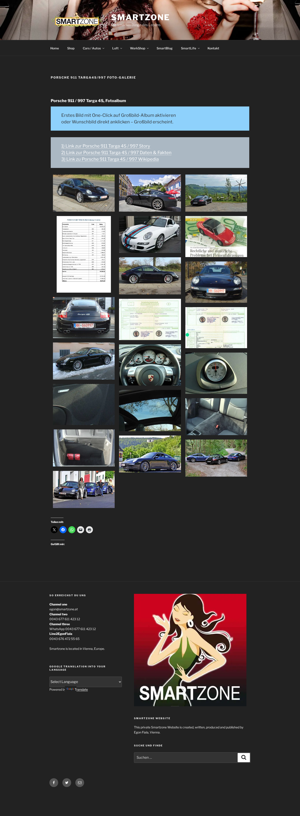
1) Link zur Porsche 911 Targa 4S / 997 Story (105, 146)
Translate (81, 689)
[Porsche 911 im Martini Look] (150, 234)
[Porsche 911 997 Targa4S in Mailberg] (84, 489)
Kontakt (213, 48)
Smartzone (140, 17)
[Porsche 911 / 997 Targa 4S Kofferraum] (84, 448)
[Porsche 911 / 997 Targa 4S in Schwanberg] (150, 193)
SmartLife (188, 48)
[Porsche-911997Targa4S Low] (150, 275)
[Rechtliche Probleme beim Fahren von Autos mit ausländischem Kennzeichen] (216, 236)
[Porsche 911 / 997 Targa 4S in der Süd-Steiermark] (216, 193)
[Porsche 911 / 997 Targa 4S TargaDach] (150, 410)
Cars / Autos (92, 48)
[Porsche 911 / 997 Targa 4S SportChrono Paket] (216, 373)
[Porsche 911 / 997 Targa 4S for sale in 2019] (150, 454)
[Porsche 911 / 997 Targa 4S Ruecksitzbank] (216, 416)
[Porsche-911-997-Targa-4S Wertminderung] (84, 254)
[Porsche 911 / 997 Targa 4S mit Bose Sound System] (84, 404)
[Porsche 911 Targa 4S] (84, 193)
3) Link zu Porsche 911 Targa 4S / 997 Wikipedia (110, 159)
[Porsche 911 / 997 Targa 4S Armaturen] (150, 365)
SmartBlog (165, 48)
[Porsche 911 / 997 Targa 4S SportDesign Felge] (84, 361)
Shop (70, 48)
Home (54, 48)
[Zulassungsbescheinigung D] (216, 327)
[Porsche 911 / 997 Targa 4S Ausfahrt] (216, 458)
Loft (115, 48)
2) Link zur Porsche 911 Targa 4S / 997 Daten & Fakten (116, 152)
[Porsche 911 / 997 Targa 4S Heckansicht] (84, 317)
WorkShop (137, 48)
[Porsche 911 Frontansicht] (216, 282)
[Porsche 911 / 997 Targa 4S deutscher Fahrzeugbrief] (150, 319)
